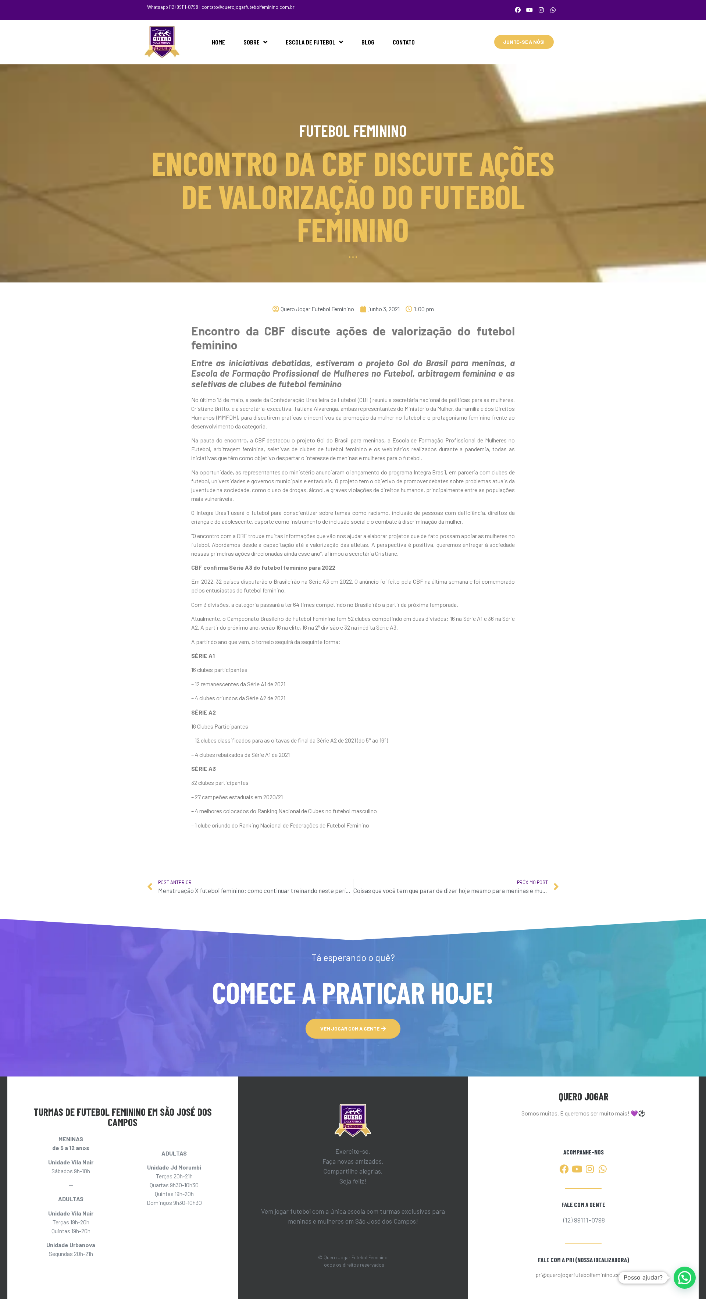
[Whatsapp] (553, 10)
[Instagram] (541, 10)
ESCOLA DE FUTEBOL (310, 42)
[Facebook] (518, 10)
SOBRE (251, 42)
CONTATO (404, 42)
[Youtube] (529, 10)
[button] (685, 1278)
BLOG (367, 42)
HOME (218, 42)
